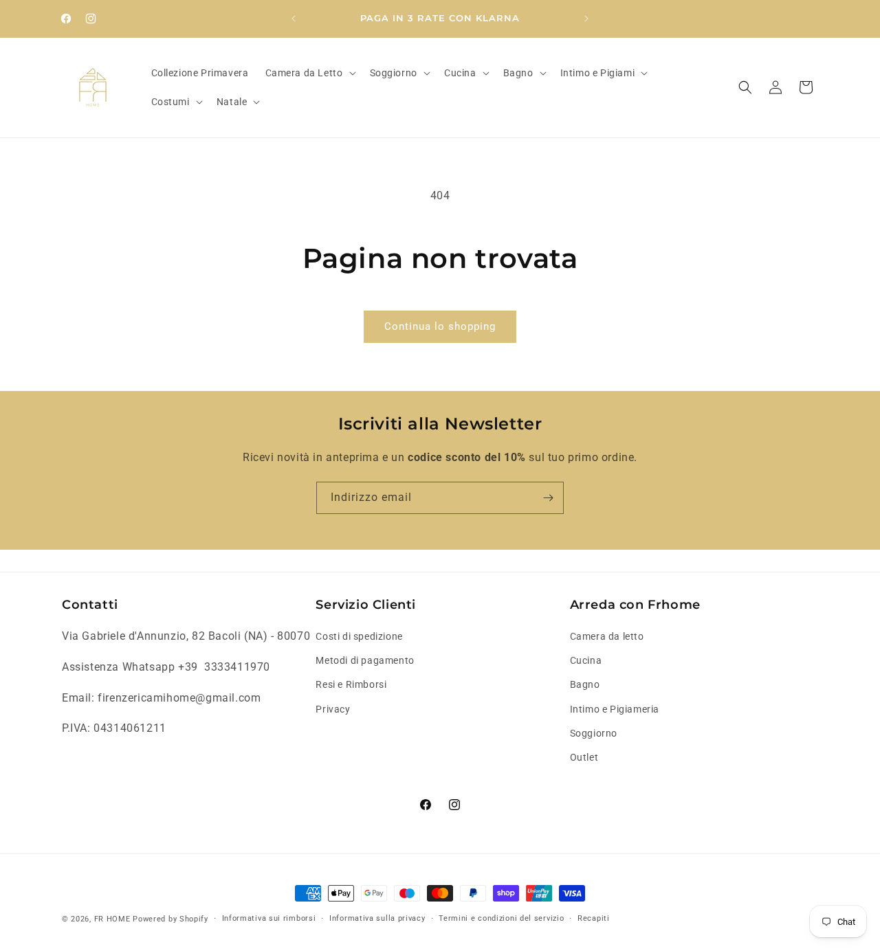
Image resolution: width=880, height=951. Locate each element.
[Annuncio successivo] (586, 18)
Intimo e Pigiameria (614, 709)
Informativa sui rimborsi (269, 918)
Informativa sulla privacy (377, 918)
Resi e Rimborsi (351, 685)
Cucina (586, 660)
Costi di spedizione (359, 636)
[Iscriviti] (548, 498)
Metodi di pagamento (365, 660)
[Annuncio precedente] (293, 18)
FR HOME (112, 919)
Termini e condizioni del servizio (501, 918)
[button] (309, 72)
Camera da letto (607, 636)
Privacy (333, 709)
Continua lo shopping (440, 326)
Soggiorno (593, 733)
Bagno (585, 685)
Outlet (584, 757)
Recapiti (594, 918)
